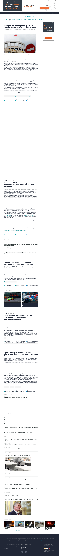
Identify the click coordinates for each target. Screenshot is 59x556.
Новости (36, 19)
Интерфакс (29, 16)
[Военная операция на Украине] (9, 526)
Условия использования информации (49, 550)
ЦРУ (5, 146)
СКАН (21, 548)
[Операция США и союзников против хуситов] (50, 526)
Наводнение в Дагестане (37, 528)
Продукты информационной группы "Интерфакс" (17, 544)
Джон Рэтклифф (9, 146)
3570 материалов (17, 530)
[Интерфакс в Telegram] (22, 552)
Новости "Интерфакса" (24, 547)
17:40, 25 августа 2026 (11, 260)
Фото (44, 19)
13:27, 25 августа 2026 (11, 180)
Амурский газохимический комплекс (17, 230)
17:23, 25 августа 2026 (11, 313)
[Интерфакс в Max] (26, 552)
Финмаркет (26, 13)
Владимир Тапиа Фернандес (25, 96)
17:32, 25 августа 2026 (10, 108)
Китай (24, 230)
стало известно (17, 373)
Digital (33, 19)
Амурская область (7, 230)
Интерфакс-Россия (20, 13)
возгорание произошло (29, 215)
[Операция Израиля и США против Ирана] (19, 526)
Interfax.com (15, 13)
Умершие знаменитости (29, 527)
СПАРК (5, 547)
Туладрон (8, 281)
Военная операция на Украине (8, 528)
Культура (25, 19)
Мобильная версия (3, 13)
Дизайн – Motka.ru (46, 552)
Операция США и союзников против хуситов (48, 528)
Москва (29, 19)
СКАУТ (5, 549)
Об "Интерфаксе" (9, 13)
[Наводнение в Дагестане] (39, 526)
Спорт (22, 19)
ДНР (5, 337)
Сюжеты (40, 19)
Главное (5, 19)
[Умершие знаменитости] (29, 526)
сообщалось (8, 215)
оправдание (11, 96)
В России (9, 19)
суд (13, 96)
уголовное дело (17, 96)
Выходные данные (46, 551)
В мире (13, 19)
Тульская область (13, 281)
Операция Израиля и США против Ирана (18, 528)
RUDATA (22, 549)
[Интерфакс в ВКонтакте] (24, 552)
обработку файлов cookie (43, 540)
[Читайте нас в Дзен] (21, 552)
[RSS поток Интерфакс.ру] (25, 552)
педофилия (6, 96)
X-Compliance (6, 548)
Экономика (18, 19)
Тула (5, 281)
